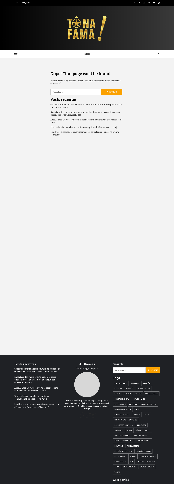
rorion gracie (120, 461)
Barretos (119, 388)
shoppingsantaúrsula (146, 461)
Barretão (130, 388)
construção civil (122, 399)
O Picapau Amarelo (122, 435)
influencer (141, 425)
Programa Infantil (142, 441)
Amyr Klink (135, 383)
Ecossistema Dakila (123, 409)
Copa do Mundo (138, 399)
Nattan (148, 430)
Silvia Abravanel (129, 467)
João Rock (119, 430)
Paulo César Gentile (123, 441)
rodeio (133, 456)
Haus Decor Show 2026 (124, 425)
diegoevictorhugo (148, 404)
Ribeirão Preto (133, 446)
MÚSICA (138, 430)
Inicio (87, 54)
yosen (117, 472)
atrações (147, 383)
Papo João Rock (141, 435)
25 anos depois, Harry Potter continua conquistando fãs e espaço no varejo (84, 127)
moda (129, 430)
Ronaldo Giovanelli (148, 456)
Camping (138, 394)
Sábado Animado (147, 467)
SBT (131, 461)
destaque (133, 404)
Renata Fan (119, 446)
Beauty (117, 394)
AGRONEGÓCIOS (121, 383)
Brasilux (127, 394)
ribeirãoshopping (143, 451)
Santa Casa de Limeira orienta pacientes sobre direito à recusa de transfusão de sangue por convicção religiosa (85, 113)
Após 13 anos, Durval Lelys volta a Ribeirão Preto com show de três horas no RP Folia (86, 121)
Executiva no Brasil (123, 414)
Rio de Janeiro (120, 456)
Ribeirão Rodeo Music (123, 451)
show (117, 467)
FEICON (146, 414)
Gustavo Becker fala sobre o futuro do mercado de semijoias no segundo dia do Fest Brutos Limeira (86, 106)
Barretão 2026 (144, 388)
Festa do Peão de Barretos (126, 420)
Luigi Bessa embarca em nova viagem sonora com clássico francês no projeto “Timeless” (84, 133)
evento (137, 409)
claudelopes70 (151, 394)
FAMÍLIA (137, 414)
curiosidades (120, 404)
